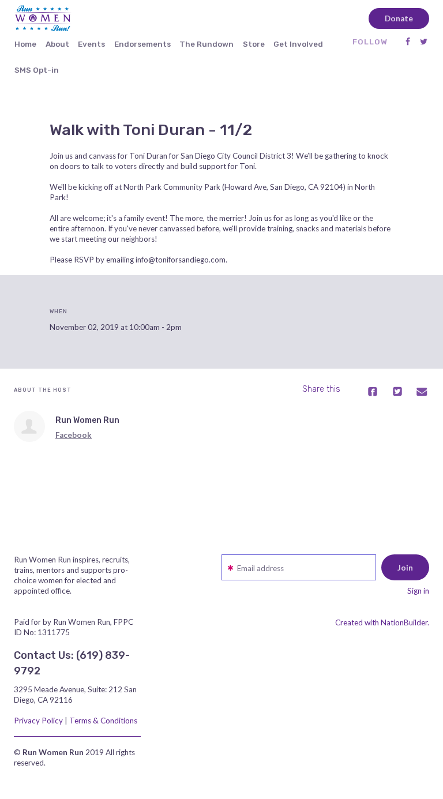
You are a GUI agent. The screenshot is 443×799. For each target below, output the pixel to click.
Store (254, 43)
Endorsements (142, 43)
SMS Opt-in (36, 69)
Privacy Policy (38, 720)
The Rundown (206, 43)
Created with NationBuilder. (382, 622)
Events (91, 43)
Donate (399, 18)
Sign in (418, 590)
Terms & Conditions (103, 720)
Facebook (73, 435)
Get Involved (298, 43)
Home (25, 43)
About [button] (57, 43)
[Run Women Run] (29, 426)
